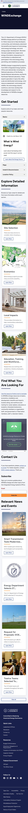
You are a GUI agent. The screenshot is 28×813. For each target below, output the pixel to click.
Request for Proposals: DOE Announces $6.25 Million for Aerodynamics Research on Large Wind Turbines (13, 633)
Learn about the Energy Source (14, 159)
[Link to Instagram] (7, 778)
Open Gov (6, 790)
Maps (4, 165)
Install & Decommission (11, 170)
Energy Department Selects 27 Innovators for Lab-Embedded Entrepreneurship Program (14, 587)
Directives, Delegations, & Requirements (10, 747)
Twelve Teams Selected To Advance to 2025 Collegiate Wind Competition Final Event (13, 680)
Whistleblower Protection (10, 803)
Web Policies (6, 797)
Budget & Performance (9, 743)
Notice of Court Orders (9, 809)
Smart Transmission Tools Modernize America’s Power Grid (13, 540)
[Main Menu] (3, 6)
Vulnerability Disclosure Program (12, 800)
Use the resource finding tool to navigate (14, 394)
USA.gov (5, 764)
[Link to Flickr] (21, 778)
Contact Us (6, 732)
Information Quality (8, 794)
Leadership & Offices (9, 727)
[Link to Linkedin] (11, 778)
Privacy (23, 790)
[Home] (14, 7)
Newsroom (6, 729)
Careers (5, 735)
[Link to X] (18, 778)
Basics (5, 117)
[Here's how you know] (14, 2)
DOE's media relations (8, 470)
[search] (24, 6)
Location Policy (8, 174)
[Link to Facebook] (4, 778)
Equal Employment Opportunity (11, 806)
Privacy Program (7, 755)
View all (14, 699)
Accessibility (14, 790)
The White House (8, 767)
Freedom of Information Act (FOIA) (13, 750)
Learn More (8, 239)
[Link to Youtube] (14, 778)
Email (3, 488)
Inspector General (8, 753)
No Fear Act (19, 794)
